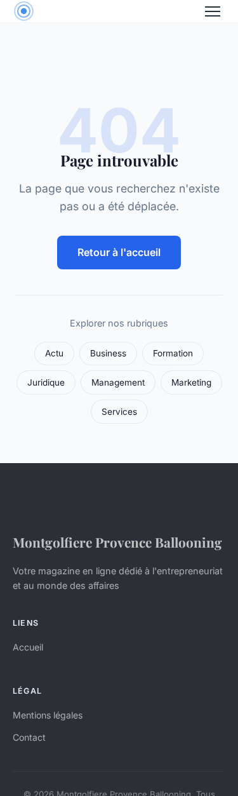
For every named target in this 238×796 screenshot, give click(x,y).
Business (108, 353)
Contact (29, 737)
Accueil (28, 647)
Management (118, 382)
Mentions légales (48, 715)
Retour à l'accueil (119, 252)
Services (119, 412)
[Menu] (212, 11)
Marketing (191, 382)
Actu (54, 353)
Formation (173, 353)
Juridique (46, 382)
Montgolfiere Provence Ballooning (117, 542)
